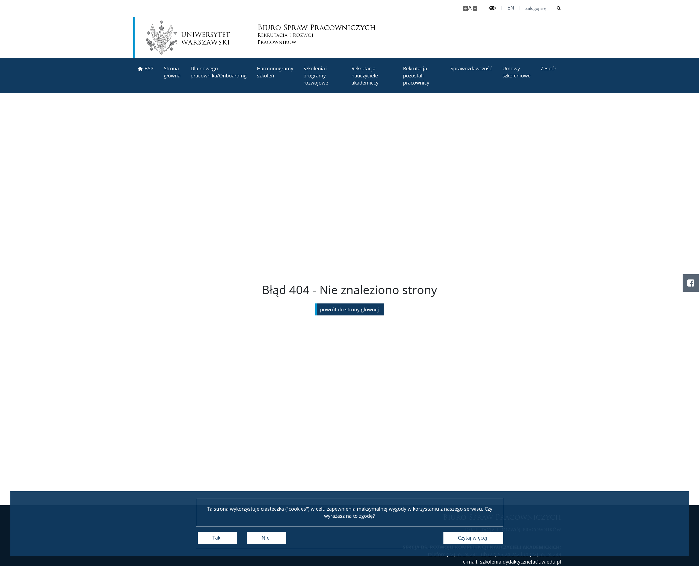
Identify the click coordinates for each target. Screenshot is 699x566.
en (510, 7)
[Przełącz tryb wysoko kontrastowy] (492, 8)
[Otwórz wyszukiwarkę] (556, 8)
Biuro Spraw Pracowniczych (292, 35)
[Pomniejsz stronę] (475, 8)
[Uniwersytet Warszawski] (188, 37)
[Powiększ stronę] (465, 8)
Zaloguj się (535, 8)
